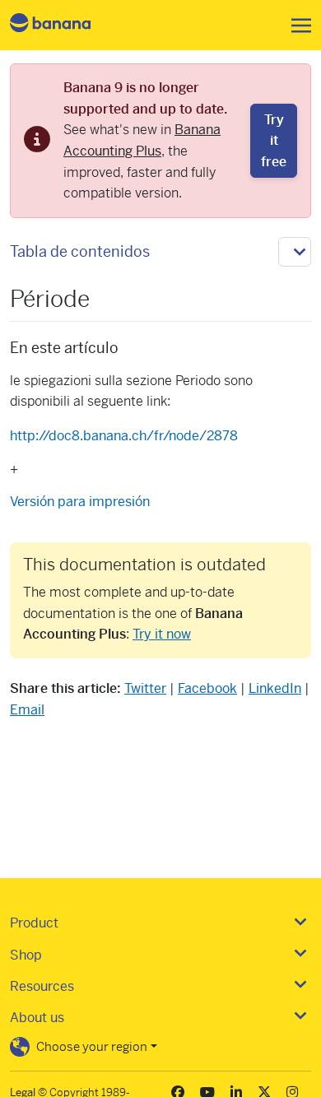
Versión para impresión (80, 501)
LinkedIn (275, 688)
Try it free (273, 140)
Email (27, 709)
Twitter (145, 688)
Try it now (162, 634)
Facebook (207, 688)
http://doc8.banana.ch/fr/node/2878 (124, 435)
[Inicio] (64, 25)
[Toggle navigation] (296, 25)
